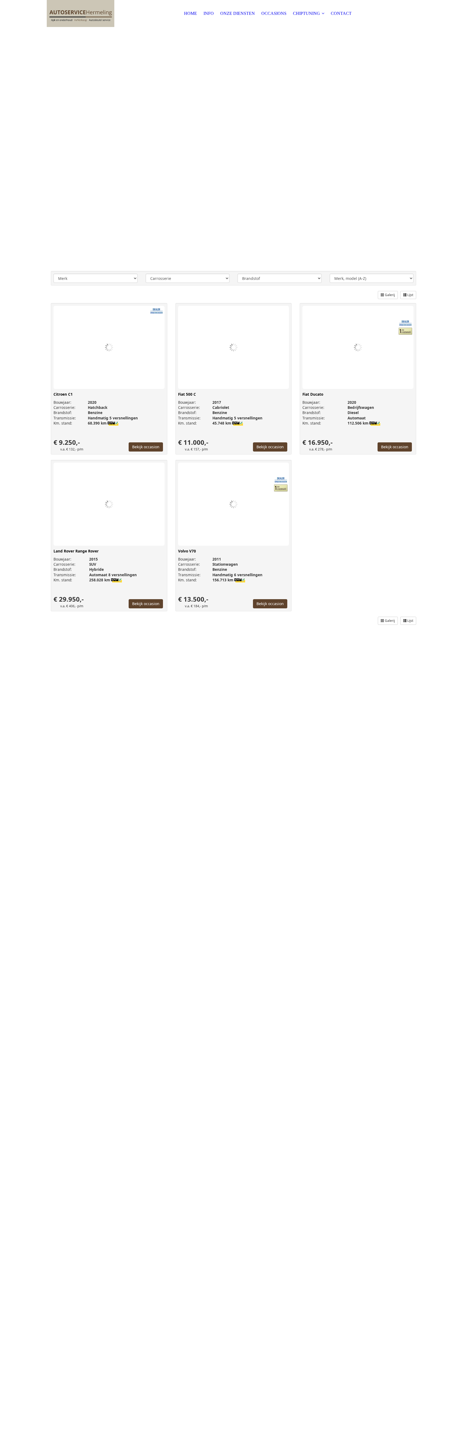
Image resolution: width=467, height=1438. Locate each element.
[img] (80, 13)
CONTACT (341, 13)
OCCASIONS (273, 13)
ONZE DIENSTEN (237, 13)
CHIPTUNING (306, 13)
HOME (190, 13)
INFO (209, 13)
